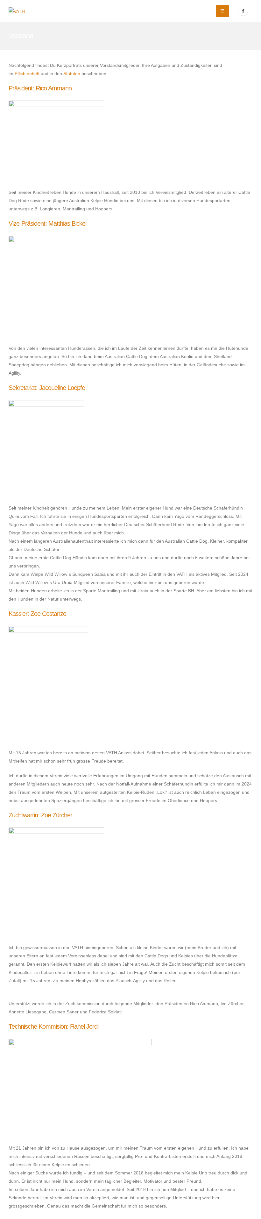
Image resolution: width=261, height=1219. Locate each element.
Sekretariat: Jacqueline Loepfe (47, 387)
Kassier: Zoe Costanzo (37, 613)
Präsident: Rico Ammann (40, 88)
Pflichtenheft (27, 73)
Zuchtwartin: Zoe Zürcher (40, 815)
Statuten (71, 73)
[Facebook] (243, 11)
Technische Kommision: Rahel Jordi (54, 1026)
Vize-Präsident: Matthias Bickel (48, 223)
